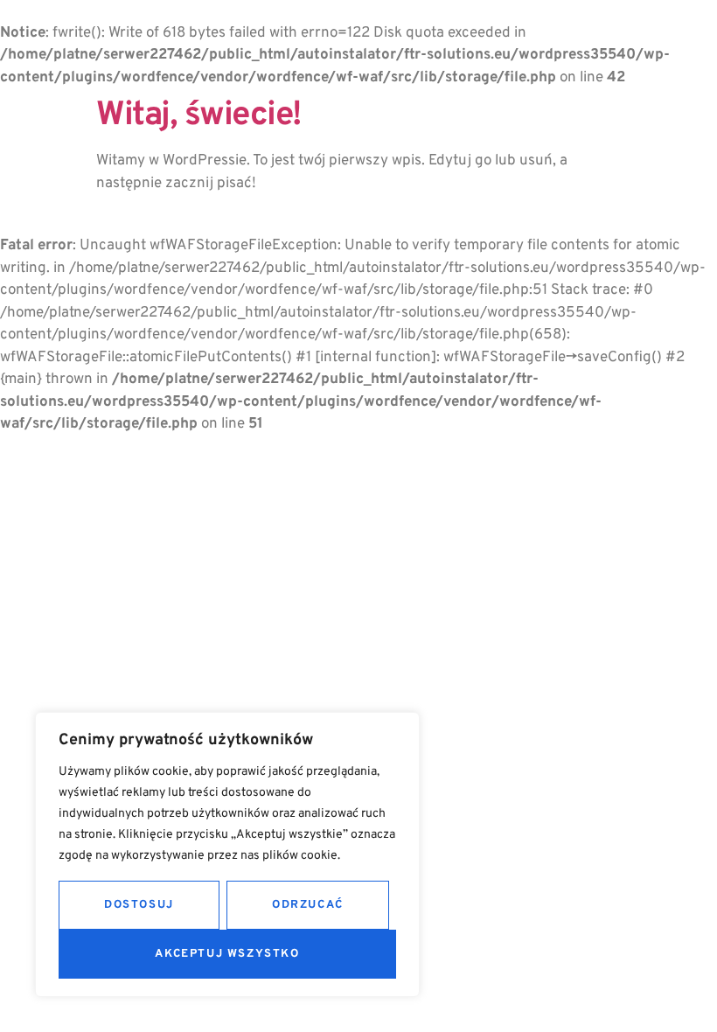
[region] (227, 854)
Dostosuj (139, 905)
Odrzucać (308, 905)
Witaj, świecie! (199, 115)
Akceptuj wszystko (227, 954)
